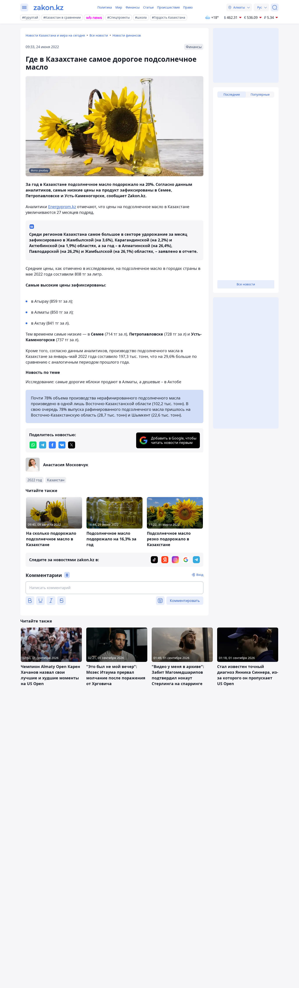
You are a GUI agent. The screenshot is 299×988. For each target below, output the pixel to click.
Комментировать (185, 600)
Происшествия (168, 7)
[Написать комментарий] (114, 587)
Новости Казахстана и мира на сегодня (55, 35)
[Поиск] (275, 7)
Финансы (133, 7)
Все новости (99, 35)
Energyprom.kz (62, 206)
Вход (199, 575)
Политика (104, 7)
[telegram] (43, 445)
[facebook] (52, 445)
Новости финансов (127, 35)
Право (188, 7)
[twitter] (72, 445)
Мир (118, 7)
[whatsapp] (33, 445)
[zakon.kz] (48, 7)
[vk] (62, 445)
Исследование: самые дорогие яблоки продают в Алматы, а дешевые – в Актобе (103, 381)
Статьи (148, 7)
